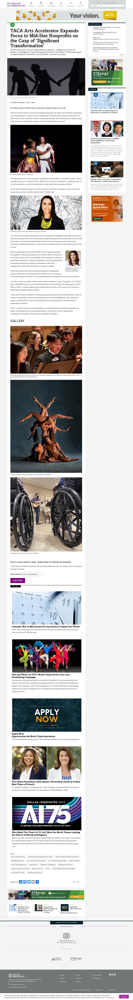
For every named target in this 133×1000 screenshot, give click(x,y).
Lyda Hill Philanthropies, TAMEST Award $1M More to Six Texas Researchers (105, 141)
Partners (114, 3)
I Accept (124, 997)
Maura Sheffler (74, 861)
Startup (80, 6)
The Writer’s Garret (34, 872)
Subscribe (18, 580)
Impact (61, 6)
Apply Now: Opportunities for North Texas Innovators (106, 38)
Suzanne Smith (37, 869)
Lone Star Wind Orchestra (36, 861)
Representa (34, 865)
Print (77, 882)
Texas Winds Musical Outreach (63, 869)
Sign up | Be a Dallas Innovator (81, 990)
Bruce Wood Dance (18, 857)
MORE (121, 54)
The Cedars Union (18, 872)
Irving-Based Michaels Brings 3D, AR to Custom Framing (105, 33)
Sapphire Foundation (48, 865)
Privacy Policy (112, 990)
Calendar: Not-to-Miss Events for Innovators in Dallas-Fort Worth (46, 627)
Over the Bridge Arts (19, 865)
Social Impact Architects (20, 869)
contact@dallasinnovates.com (17, 984)
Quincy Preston (18, 102)
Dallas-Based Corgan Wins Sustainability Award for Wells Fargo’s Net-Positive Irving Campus (106, 49)
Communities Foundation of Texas (40, 857)
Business (31, 6)
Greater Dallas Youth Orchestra (67, 857)
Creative (41, 6)
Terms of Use (99, 990)
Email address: (16, 574)
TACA (48, 869)
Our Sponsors (97, 975)
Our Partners (96, 978)
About (99, 3)
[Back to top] (125, 987)
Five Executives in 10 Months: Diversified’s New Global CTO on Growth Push (105, 43)
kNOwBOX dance (17, 861)
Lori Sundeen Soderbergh (57, 861)
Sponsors (106, 3)
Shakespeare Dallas (65, 865)
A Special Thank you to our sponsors (66, 922)
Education (51, 6)
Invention (70, 6)
